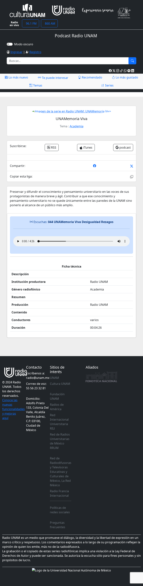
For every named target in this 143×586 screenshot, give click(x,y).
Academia (76, 126)
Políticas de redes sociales (60, 510)
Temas (37, 85)
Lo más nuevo (18, 77)
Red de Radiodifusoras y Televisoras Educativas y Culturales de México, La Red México (60, 471)
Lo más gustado (126, 77)
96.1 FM (30, 23)
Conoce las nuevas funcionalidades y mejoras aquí (13, 409)
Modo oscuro (24, 44)
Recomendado (91, 77)
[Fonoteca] (101, 376)
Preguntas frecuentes (57, 525)
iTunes (87, 147)
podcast (125, 147)
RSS (53, 147)
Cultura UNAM (60, 384)
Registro (35, 52)
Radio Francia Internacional (59, 493)
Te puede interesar (54, 78)
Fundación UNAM (57, 396)
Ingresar (16, 52)
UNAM (54, 378)
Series (109, 85)
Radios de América (57, 407)
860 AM (49, 23)
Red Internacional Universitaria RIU (59, 422)
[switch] (10, 44)
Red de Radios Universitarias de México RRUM (60, 441)
